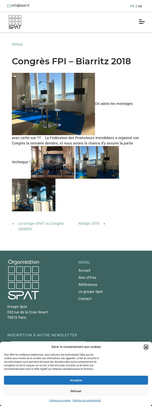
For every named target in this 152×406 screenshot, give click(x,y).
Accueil (84, 270)
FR (132, 6)
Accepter (76, 380)
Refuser (76, 391)
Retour (17, 44)
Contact (84, 299)
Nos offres (87, 277)
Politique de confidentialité (87, 400)
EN (140, 6)
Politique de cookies (60, 400)
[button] (146, 347)
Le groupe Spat (90, 291)
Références (87, 285)
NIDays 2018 (88, 223)
